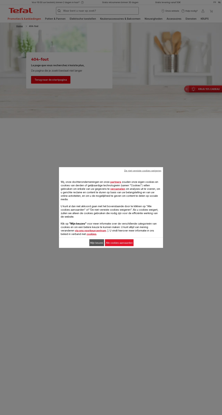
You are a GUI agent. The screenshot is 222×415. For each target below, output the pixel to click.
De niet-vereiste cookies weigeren (142, 170)
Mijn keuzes (96, 242)
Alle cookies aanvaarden (119, 242)
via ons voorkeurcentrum (90, 230)
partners (115, 181)
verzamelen (117, 188)
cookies (91, 234)
